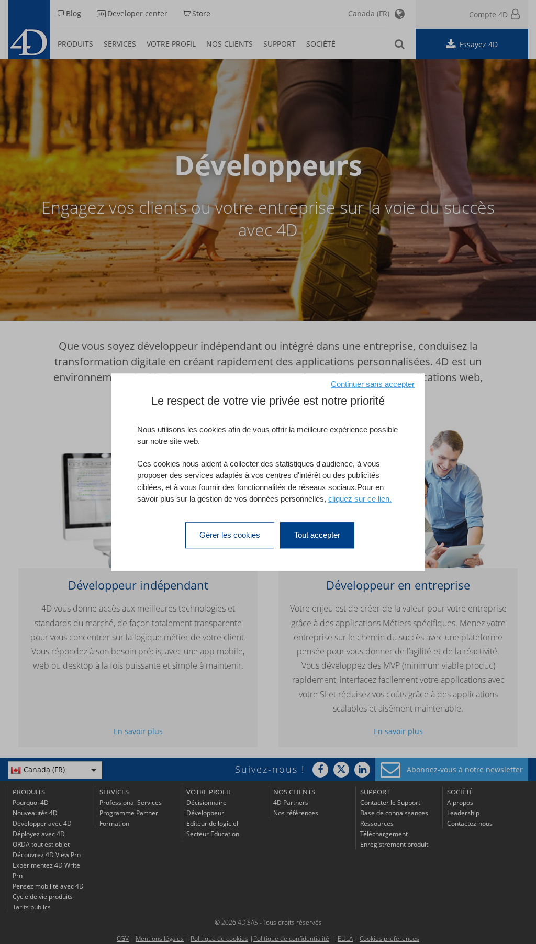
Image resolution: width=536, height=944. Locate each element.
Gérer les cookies (229, 534)
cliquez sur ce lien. (360, 498)
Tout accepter (317, 534)
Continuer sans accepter (373, 384)
